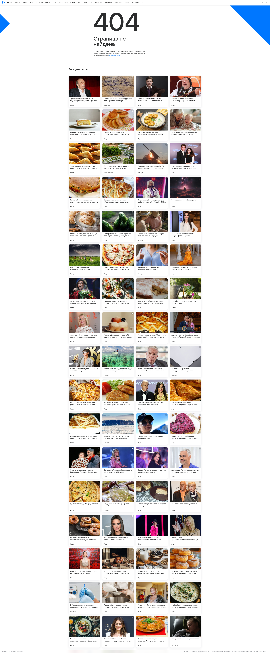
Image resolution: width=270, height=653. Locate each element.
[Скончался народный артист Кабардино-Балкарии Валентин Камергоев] (84, 463)
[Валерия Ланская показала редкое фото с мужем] (185, 226)
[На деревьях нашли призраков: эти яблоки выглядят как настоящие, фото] (118, 496)
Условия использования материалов (243, 651)
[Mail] (3, 2)
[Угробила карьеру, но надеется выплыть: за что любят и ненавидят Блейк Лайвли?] (185, 260)
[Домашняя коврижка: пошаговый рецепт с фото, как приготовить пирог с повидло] (84, 429)
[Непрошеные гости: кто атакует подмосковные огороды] (152, 226)
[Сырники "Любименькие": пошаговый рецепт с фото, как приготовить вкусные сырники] (118, 125)
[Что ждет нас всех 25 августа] (185, 193)
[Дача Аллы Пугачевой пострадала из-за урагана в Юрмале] (118, 463)
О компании (12, 651)
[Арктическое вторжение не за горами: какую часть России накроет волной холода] (118, 429)
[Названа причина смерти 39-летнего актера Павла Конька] (152, 91)
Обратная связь (261, 651)
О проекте (186, 651)
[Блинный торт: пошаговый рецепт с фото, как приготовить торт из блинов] (152, 496)
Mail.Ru (4, 651)
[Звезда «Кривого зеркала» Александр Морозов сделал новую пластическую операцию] (185, 91)
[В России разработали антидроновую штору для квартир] (185, 361)
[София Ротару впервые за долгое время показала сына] (152, 463)
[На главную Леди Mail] (8, 2)
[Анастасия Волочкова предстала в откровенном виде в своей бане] (152, 598)
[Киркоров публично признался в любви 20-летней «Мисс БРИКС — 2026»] (152, 193)
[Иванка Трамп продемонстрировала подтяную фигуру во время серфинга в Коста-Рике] (185, 530)
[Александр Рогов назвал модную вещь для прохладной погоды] (185, 463)
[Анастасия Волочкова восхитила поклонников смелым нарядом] (84, 328)
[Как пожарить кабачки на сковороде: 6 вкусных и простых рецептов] (152, 125)
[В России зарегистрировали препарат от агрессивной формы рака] (84, 598)
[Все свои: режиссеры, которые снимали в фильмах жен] (185, 496)
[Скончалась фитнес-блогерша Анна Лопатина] (152, 429)
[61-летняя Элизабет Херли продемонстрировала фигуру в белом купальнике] (118, 632)
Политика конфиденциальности (220, 651)
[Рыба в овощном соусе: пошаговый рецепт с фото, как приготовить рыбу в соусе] (152, 632)
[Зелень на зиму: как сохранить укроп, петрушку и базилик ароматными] (118, 159)
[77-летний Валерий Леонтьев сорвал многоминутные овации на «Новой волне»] (84, 294)
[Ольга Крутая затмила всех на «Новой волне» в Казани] (152, 395)
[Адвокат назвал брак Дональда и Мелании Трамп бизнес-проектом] (185, 328)
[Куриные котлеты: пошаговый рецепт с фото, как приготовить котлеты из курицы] (118, 395)
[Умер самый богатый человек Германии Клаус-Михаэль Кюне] (152, 361)
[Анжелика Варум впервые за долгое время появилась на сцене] (152, 530)
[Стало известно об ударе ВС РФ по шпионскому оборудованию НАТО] (152, 159)
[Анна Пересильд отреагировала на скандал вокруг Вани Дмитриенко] (84, 564)
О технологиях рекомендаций (200, 651)
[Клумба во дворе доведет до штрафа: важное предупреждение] (185, 294)
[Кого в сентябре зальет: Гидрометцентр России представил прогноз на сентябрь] (84, 260)
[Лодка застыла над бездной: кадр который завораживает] (118, 361)
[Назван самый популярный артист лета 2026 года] (84, 361)
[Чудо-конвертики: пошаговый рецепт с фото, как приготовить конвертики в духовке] (84, 159)
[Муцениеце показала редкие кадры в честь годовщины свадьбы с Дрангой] (118, 530)
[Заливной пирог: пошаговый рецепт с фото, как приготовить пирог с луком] (84, 193)
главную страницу (116, 55)
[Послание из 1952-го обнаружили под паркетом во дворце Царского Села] (118, 91)
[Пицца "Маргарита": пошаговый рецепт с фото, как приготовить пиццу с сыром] (84, 395)
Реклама (20, 651)
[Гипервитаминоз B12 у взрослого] (185, 632)
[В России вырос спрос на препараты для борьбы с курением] (152, 260)
